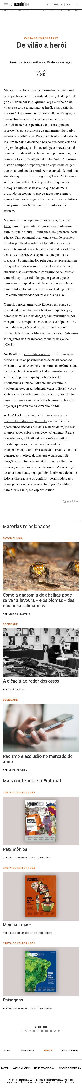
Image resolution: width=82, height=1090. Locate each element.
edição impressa (71, 5)
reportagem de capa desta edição (51, 164)
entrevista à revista (37, 354)
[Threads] (44, 1031)
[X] (27, 1031)
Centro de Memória (70, 1068)
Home (7, 1051)
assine (49, 5)
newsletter (58, 5)
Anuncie (47, 1051)
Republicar (72, 502)
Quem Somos (27, 1051)
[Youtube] (55, 1031)
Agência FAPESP (21, 1068)
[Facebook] (23, 1031)
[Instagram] (32, 1031)
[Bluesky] (38, 1031)
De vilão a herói (41, 45)
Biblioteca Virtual (44, 1068)
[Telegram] (49, 1031)
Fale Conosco (70, 1051)
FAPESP (5, 1068)
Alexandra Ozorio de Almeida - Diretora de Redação (41, 62)
